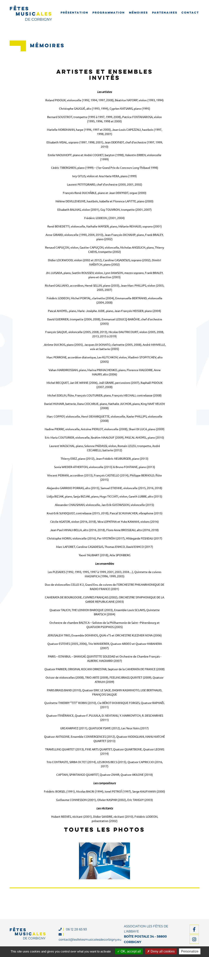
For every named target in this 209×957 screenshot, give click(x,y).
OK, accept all (130, 951)
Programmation (108, 13)
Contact (190, 13)
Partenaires (164, 13)
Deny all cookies (162, 951)
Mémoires (138, 13)
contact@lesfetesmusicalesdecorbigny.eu (90, 939)
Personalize (189, 951)
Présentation (74, 13)
